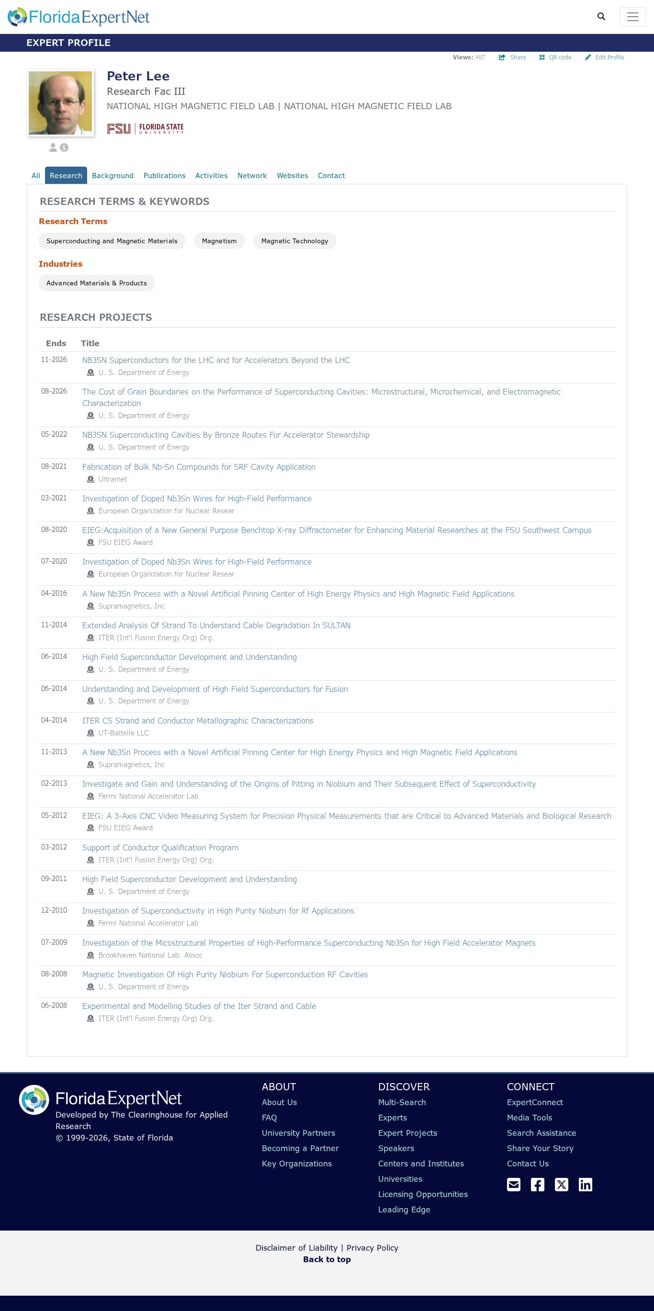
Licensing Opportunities (423, 1194)
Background (113, 175)
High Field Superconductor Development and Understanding (189, 657)
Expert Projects (407, 1133)
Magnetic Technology (294, 241)
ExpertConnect (535, 1102)
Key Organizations (297, 1163)
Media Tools (529, 1117)
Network (252, 175)
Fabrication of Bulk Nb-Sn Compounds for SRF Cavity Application (199, 467)
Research (66, 175)
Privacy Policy (372, 1248)
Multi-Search (402, 1102)
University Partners (298, 1133)
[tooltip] (90, 372)
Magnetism (219, 241)
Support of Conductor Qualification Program (160, 847)
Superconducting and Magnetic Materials (112, 241)
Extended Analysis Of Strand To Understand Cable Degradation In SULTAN (216, 625)
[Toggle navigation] (633, 16)
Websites (292, 175)
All (36, 175)
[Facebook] (541, 1187)
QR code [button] (560, 57)
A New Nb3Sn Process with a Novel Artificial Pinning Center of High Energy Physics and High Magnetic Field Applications (298, 593)
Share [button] (518, 57)
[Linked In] (589, 1187)
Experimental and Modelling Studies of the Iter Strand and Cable (199, 1006)
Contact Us (528, 1163)
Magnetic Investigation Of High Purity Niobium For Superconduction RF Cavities (225, 974)
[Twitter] (565, 1187)
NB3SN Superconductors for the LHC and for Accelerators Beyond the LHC (216, 360)
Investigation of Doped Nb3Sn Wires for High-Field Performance (197, 498)
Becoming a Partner (300, 1148)
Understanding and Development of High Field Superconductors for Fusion (215, 689)
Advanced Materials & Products (96, 283)
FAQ (269, 1117)
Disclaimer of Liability (297, 1248)
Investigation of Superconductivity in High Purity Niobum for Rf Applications (218, 910)
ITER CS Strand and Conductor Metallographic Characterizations (198, 720)
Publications (165, 175)
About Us (279, 1102)
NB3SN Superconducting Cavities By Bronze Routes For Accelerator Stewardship (226, 434)
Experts (392, 1117)
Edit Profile (610, 57)
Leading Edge (404, 1209)
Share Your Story (540, 1148)
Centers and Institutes (421, 1163)
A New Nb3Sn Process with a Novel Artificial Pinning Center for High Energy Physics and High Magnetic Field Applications (300, 752)
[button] (53, 146)
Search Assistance (541, 1133)
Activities (211, 175)
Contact (331, 175)
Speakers (396, 1148)
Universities (400, 1179)
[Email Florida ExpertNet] (517, 1187)
